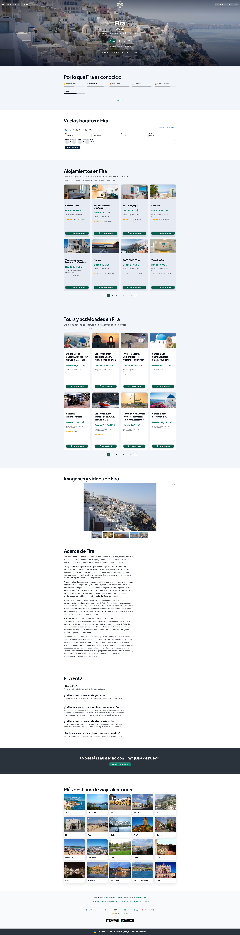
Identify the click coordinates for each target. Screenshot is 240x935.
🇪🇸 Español (108, 910)
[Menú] (3, 4)
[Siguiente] (135, 295)
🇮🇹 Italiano (127, 910)
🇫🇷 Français (98, 910)
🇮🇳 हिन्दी (126, 913)
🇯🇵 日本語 (152, 910)
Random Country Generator (110, 901)
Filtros (123, 41)
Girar (113, 41)
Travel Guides (126, 901)
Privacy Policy (137, 901)
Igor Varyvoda (110, 897)
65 (131, 295)
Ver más (120, 100)
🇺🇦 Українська (116, 913)
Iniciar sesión (232, 4)
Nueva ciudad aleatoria (120, 764)
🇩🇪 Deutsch (118, 910)
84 (131, 455)
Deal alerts (95, 901)
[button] (173, 486)
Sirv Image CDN (141, 897)
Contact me (119, 897)
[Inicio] (120, 4)
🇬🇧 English (89, 910)
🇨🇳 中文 (144, 910)
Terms (147, 901)
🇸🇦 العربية (136, 910)
